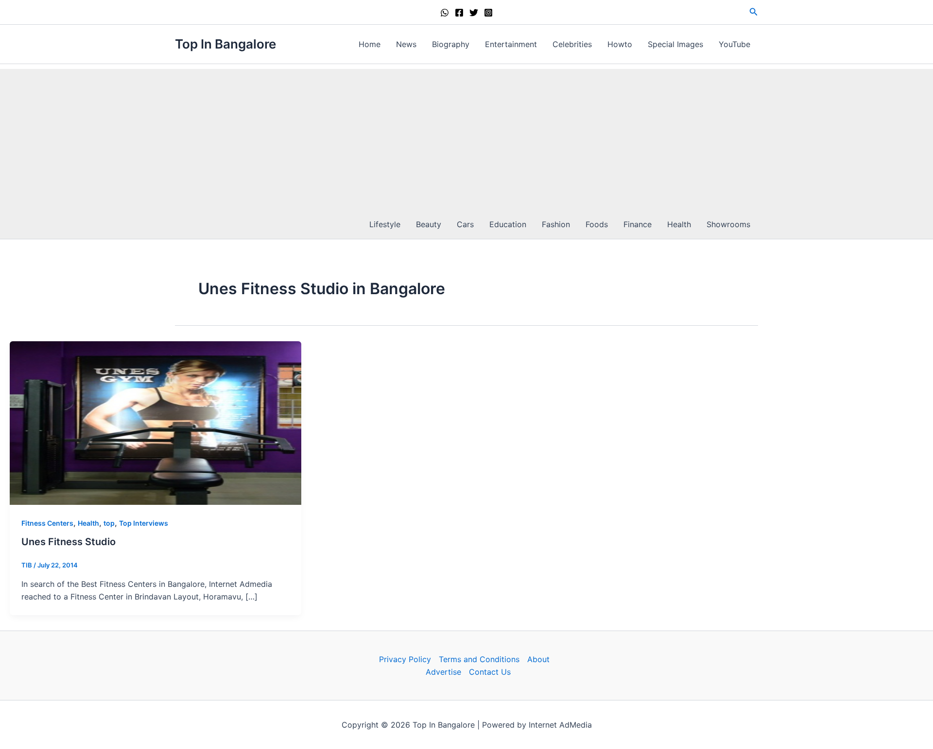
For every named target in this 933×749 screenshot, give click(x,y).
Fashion (556, 224)
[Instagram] (488, 12)
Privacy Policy (405, 659)
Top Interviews (143, 523)
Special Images (675, 44)
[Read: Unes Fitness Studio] (155, 422)
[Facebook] (459, 12)
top (109, 523)
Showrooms (728, 224)
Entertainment (511, 44)
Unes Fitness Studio (68, 542)
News (406, 44)
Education (507, 224)
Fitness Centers (47, 523)
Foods (597, 224)
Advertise (443, 672)
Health (679, 224)
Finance (637, 224)
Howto (619, 44)
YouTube (734, 44)
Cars (465, 224)
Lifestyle (384, 224)
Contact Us (490, 672)
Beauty (428, 224)
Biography (450, 44)
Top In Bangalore (225, 43)
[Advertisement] (466, 137)
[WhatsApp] (444, 12)
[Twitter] (473, 12)
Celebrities (572, 44)
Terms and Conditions (479, 659)
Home (369, 44)
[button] (753, 12)
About (538, 659)
